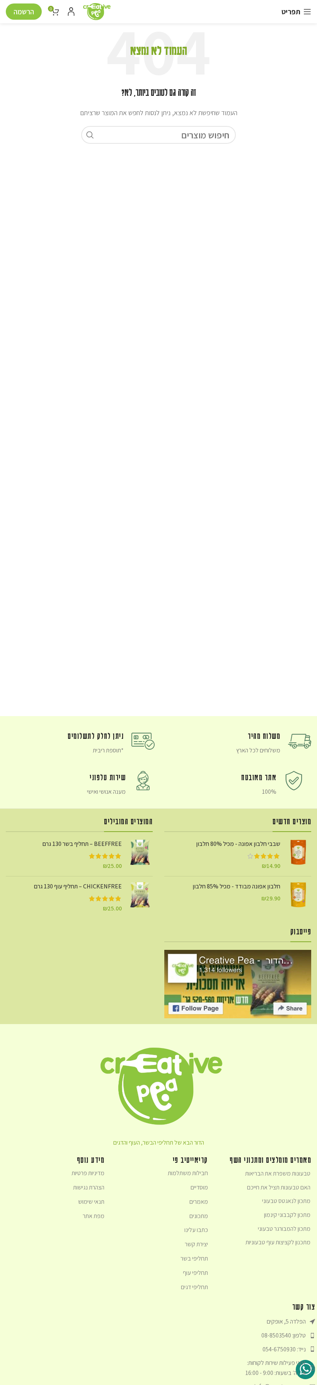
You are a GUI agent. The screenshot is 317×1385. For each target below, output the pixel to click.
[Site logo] (97, 10)
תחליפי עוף (195, 1273)
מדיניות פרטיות (88, 1173)
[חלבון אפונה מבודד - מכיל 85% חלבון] (298, 894)
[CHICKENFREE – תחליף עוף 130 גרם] (140, 897)
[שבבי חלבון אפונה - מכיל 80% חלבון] (298, 855)
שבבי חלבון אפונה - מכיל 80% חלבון (238, 844)
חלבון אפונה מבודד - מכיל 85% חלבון (236, 886)
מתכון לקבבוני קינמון (287, 1215)
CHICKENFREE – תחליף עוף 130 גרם (78, 886)
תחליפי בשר (194, 1258)
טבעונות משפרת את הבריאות (277, 1173)
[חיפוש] (90, 135)
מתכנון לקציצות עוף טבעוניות (277, 1242)
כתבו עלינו (196, 1230)
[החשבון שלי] (71, 11)
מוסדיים (199, 1187)
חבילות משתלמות (188, 1173)
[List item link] (265, 1336)
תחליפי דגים (194, 1287)
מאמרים (198, 1202)
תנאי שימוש (91, 1202)
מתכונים (198, 1216)
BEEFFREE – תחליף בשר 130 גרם (82, 844)
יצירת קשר (196, 1244)
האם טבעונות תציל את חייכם (278, 1187)
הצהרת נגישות (88, 1187)
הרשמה (24, 11)
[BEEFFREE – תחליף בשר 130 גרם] (140, 855)
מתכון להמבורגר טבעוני (284, 1229)
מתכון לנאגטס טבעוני (286, 1201)
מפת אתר (93, 1216)
